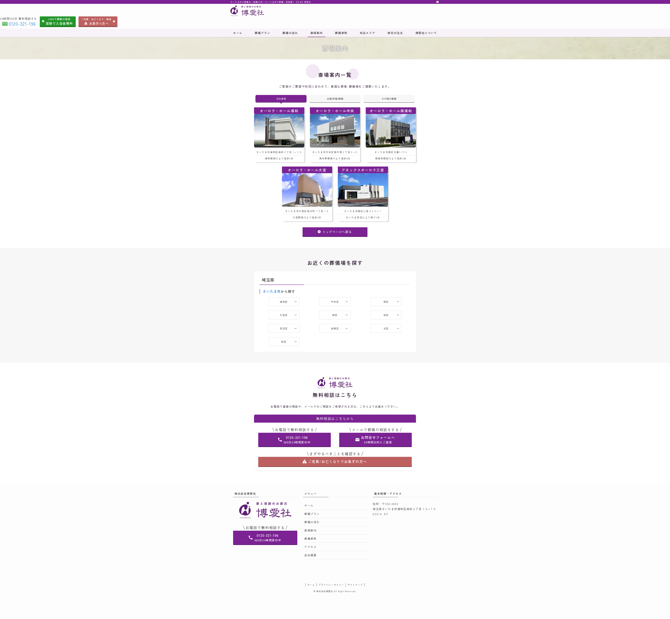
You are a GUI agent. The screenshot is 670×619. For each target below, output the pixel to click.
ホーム (309, 505)
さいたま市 (272, 291)
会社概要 (310, 555)
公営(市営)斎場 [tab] (335, 98)
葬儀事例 (310, 538)
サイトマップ (355, 584)
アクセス (310, 547)
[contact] (437, 2)
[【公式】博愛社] (283, 10)
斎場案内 (310, 530)
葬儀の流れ (312, 522)
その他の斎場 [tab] (389, 98)
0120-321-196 (22, 23)
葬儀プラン (312, 514)
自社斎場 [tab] (281, 98)
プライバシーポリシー (331, 584)
